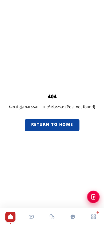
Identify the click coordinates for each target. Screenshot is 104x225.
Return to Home (52, 124)
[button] (31, 216)
